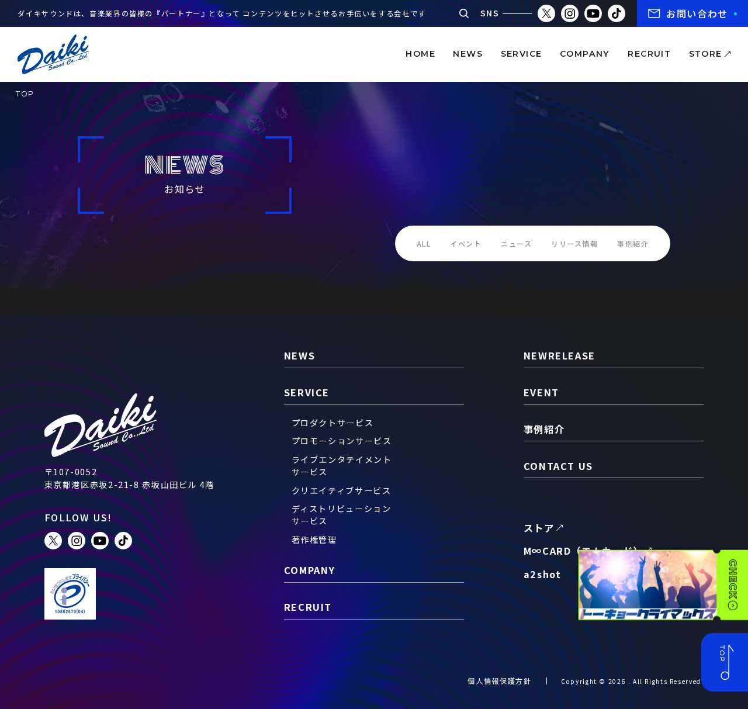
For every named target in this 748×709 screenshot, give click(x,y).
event (541, 392)
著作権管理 (314, 539)
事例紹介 (633, 243)
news (468, 54)
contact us (558, 466)
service (521, 54)
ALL (424, 243)
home (420, 54)
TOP (25, 93)
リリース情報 (574, 243)
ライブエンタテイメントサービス (342, 466)
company (585, 54)
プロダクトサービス (333, 422)
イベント (466, 243)
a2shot (543, 574)
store (705, 54)
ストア (539, 528)
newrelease (559, 355)
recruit (649, 54)
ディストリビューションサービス (342, 515)
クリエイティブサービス (342, 490)
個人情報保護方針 (499, 681)
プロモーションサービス (342, 441)
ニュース (516, 243)
